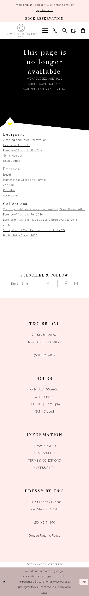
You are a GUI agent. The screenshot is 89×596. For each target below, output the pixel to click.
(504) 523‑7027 (44, 355)
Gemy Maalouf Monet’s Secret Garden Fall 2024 (34, 230)
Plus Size (9, 190)
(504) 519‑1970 (44, 522)
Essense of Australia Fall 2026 (23, 214)
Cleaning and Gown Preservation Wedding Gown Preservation (44, 209)
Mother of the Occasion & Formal (24, 179)
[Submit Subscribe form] (48, 283)
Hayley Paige (11, 160)
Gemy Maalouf (12, 155)
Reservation (44, 453)
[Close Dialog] (4, 581)
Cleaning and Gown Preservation (25, 139)
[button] (83, 31)
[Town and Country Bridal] (21, 30)
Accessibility (44, 468)
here (44, 592)
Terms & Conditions (44, 460)
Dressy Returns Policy (44, 535)
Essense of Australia (16, 145)
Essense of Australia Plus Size (22, 150)
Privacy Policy (44, 446)
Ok (84, 581)
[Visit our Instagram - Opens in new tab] (76, 283)
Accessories (10, 195)
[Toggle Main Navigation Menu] (45, 31)
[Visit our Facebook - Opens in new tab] (66, 283)
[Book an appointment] (73, 31)
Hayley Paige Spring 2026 (20, 235)
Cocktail (8, 185)
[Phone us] (55, 31)
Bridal (7, 174)
